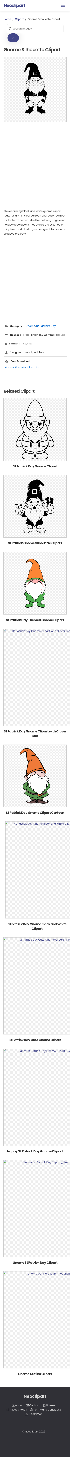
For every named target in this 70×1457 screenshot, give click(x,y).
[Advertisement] (35, 162)
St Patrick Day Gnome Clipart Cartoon (35, 812)
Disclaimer (35, 1414)
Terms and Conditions (47, 1410)
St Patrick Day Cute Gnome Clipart (35, 1040)
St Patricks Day (46, 326)
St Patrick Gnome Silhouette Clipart (35, 543)
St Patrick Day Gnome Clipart (35, 466)
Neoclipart (31, 1431)
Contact (34, 1405)
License (51, 1405)
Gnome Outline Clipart (35, 1374)
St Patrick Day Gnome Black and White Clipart (37, 926)
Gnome (30, 326)
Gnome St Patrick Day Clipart (35, 1262)
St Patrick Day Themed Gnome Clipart (35, 620)
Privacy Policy (18, 1410)
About (18, 1405)
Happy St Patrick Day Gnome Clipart (35, 1151)
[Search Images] (13, 37)
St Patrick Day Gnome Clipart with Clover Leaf (35, 733)
